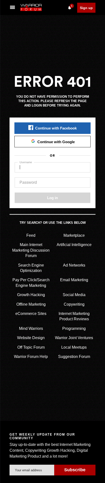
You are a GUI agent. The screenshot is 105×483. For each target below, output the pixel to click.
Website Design (31, 338)
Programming (74, 328)
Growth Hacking (31, 295)
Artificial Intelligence (74, 245)
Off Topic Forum (31, 347)
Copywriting (74, 304)
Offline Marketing (31, 304)
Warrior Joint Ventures (74, 338)
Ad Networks (74, 265)
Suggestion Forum (74, 356)
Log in (52, 198)
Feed (30, 235)
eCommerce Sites (30, 313)
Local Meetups (74, 347)
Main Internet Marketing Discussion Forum (31, 250)
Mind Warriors (31, 328)
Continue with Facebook (56, 128)
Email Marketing (74, 280)
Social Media (74, 295)
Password (28, 182)
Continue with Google (56, 142)
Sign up (86, 8)
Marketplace (74, 235)
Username (26, 162)
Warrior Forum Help (31, 356)
